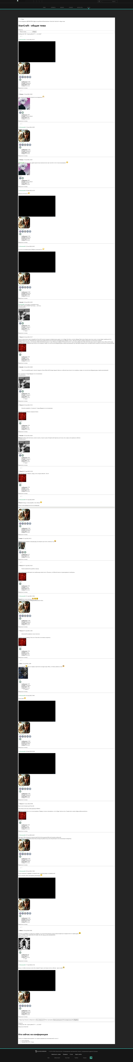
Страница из (30, 34)
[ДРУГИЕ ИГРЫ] (80, 5)
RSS (32, 1)
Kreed (21, 538)
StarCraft (52, 21)
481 (28, 954)
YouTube (37, 1)
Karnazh (21, 302)
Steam (43, 1)
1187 (29, 684)
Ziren (21, 663)
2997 (29, 114)
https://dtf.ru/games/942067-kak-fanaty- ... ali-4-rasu (29, 305)
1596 (29, 325)
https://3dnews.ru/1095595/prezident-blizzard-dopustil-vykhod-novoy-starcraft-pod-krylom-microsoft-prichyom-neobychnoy (44, 838)
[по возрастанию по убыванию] (71, 1019)
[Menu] (99, 1)
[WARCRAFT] (62, 5)
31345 (29, 81)
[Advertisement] (66, 13)
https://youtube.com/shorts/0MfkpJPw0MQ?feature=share (30, 600)
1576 (29, 357)
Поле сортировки (49, 1019)
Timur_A (21, 337)
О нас (71, 1054)
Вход (23, 19)
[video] (54, 61)
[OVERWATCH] (53, 5)
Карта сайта (78, 1054)
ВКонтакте (35, 1)
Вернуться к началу (22, 88)
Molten (21, 930)
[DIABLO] (44, 5)
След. (23, 1019)
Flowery (21, 94)
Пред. (20, 1019)
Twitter (40, 1)
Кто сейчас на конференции (33, 1034)
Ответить (20, 29)
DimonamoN (22, 39)
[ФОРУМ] (88, 5)
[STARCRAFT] (71, 5)
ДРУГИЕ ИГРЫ (30, 21)
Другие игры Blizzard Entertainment (41, 21)
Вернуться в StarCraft (23, 1026)
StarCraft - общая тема (32, 25)
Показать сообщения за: (30, 1019)
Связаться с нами (56, 1054)
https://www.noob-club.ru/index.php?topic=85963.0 (29, 808)
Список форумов (22, 21)
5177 (29, 554)
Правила (65, 1054)
